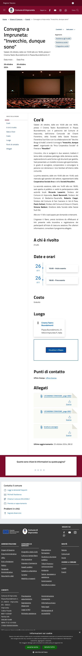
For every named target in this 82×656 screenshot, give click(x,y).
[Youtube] (54, 10)
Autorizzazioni (46, 581)
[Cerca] (77, 10)
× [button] (79, 632)
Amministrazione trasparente (47, 597)
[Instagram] (59, 10)
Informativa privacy (48, 603)
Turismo (24, 574)
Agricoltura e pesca (48, 585)
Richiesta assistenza (28, 613)
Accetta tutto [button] (32, 647)
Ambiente (44, 570)
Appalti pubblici (26, 567)
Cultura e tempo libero (29, 555)
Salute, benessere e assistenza (48, 575)
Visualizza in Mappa (56, 350)
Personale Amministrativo (7, 570)
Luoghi (64, 568)
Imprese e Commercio (29, 563)
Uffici (3, 557)
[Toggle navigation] (4, 10)
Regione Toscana (9, 3)
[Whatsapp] (65, 10)
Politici (3, 565)
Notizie (64, 550)
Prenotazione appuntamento (26, 597)
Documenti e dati (7, 576)
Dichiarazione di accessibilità (47, 612)
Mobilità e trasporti (28, 578)
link (61, 643)
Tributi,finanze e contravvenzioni (47, 565)
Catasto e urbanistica (29, 571)
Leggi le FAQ (25, 609)
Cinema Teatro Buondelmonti (47, 324)
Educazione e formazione (46, 551)
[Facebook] (49, 10)
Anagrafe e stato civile (29, 551)
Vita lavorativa (26, 559)
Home (5, 19)
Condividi (59, 29)
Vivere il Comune (16, 19)
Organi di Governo (7, 550)
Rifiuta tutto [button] (50, 647)
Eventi (27, 19)
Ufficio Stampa (51, 378)
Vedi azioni (69, 29)
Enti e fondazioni (7, 561)
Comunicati (66, 554)
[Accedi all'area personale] (73, 3)
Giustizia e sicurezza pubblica (48, 558)
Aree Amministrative (8, 554)
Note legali (45, 606)
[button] (41, 652)
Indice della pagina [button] (12, 116)
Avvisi (64, 557)
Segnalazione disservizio (26, 604)
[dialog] (41, 643)
